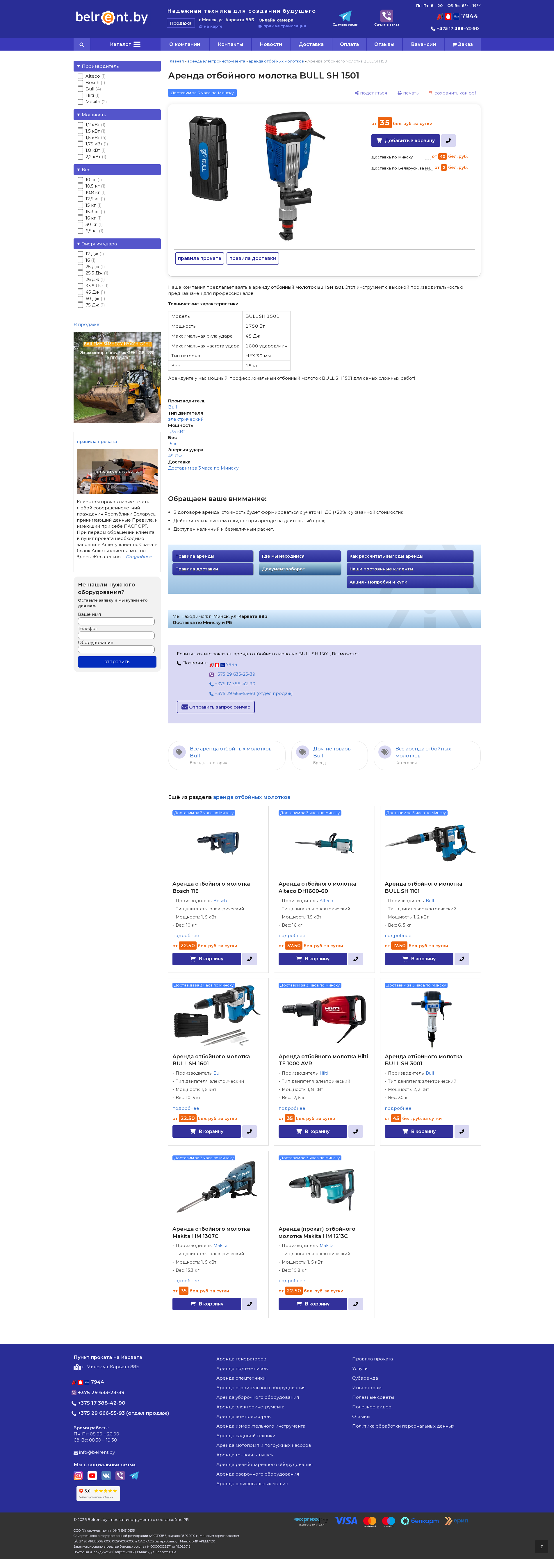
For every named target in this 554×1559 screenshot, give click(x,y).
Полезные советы (373, 1397)
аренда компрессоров (243, 1416)
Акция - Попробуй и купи (378, 582)
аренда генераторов (241, 1359)
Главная (176, 61)
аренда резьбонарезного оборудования (264, 1464)
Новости (271, 44)
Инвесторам (367, 1387)
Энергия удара (99, 244)
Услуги (360, 1368)
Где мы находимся (283, 556)
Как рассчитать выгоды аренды (386, 556)
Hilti (324, 1073)
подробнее (185, 935)
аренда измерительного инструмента (260, 1426)
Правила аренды (194, 556)
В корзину (211, 959)
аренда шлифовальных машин (252, 1483)
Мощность (94, 114)
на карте (212, 26)
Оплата (349, 44)
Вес (86, 169)
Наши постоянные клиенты (381, 569)
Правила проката (372, 1359)
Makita (220, 1245)
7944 (468, 16)
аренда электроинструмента (216, 61)
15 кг (173, 443)
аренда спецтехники (241, 1378)
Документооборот (283, 569)
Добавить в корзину (410, 140)
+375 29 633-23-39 (234, 674)
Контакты (230, 44)
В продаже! (87, 324)
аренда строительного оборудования (261, 1387)
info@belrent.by (96, 1452)
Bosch (220, 900)
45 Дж (175, 456)
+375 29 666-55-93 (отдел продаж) (253, 693)
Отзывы (384, 44)
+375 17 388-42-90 (457, 28)
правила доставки (252, 258)
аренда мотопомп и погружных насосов (263, 1445)
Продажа (181, 23)
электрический (186, 419)
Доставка (311, 44)
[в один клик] (448, 140)
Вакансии (423, 44)
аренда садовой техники (245, 1435)
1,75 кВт (176, 431)
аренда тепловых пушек (245, 1455)
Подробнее (139, 556)
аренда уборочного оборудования (257, 1397)
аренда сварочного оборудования (257, 1474)
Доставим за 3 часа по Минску (203, 468)
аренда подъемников (242, 1368)
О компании (184, 44)
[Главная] (112, 24)
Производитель (100, 66)
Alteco (326, 900)
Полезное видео (371, 1407)
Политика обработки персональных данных (403, 1426)
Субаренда (365, 1378)
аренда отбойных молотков (276, 61)
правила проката (199, 258)
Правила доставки (196, 569)
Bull (172, 407)
